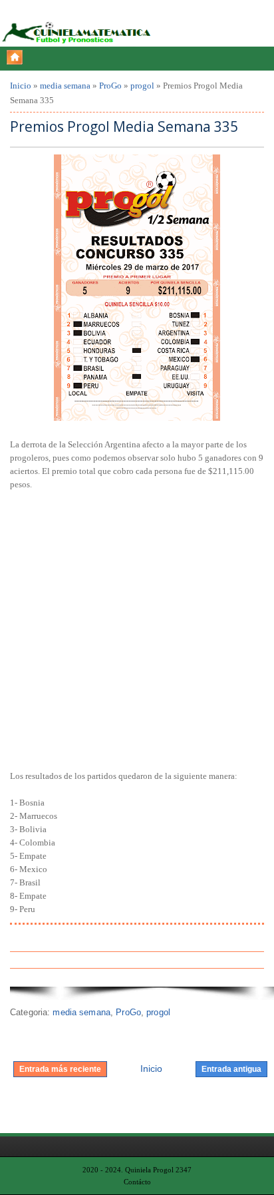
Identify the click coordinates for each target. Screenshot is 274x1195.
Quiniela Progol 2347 (158, 1170)
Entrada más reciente (60, 1069)
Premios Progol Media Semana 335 (124, 127)
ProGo (110, 86)
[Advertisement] (137, 628)
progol (142, 86)
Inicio (20, 86)
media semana (65, 86)
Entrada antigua (231, 1069)
